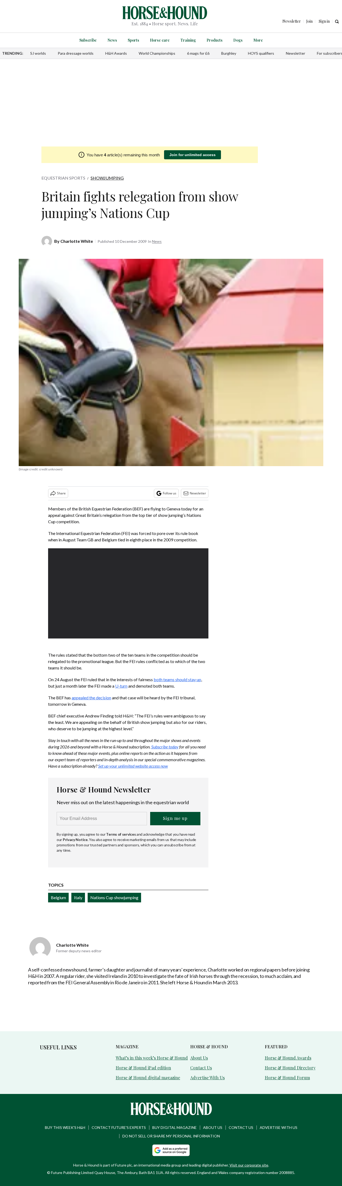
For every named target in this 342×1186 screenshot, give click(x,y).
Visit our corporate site (249, 1165)
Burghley (228, 53)
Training (188, 40)
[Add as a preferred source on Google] (171, 1150)
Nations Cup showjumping (114, 897)
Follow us (169, 493)
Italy (78, 897)
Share (61, 493)
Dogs (238, 40)
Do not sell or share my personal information (171, 1136)
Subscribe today (164, 746)
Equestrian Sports (63, 177)
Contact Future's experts (119, 1127)
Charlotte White (76, 241)
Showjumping (107, 177)
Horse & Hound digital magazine (148, 1077)
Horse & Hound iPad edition (143, 1067)
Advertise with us (278, 1127)
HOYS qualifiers (261, 53)
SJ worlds (38, 53)
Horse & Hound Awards (288, 1058)
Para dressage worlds (76, 53)
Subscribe (88, 40)
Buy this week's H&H (65, 1127)
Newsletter (295, 53)
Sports (133, 40)
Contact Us (201, 1067)
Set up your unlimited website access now (133, 765)
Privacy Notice (75, 839)
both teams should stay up (177, 679)
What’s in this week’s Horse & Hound (152, 1058)
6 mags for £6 (198, 53)
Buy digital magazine (174, 1127)
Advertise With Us (207, 1077)
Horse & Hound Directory (290, 1067)
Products (215, 40)
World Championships (157, 53)
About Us (199, 1058)
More (258, 40)
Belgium (58, 897)
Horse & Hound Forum (287, 1077)
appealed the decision (91, 697)
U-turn (121, 685)
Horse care (160, 40)
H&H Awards (116, 53)
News (112, 40)
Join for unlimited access (192, 155)
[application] (128, 593)
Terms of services (121, 834)
